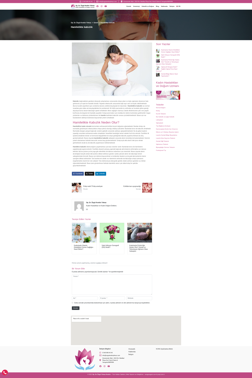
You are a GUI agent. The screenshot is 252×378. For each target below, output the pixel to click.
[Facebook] (97, 6)
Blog (157, 6)
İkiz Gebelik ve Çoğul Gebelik (165, 117)
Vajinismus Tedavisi (162, 144)
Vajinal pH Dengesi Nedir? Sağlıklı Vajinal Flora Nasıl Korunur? (166, 69)
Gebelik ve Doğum (148, 6)
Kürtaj (158, 110)
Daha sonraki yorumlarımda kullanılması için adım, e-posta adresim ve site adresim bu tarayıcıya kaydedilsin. (112, 303)
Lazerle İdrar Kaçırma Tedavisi (165, 138)
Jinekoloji (136, 6)
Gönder (75, 308)
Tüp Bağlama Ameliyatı (163, 126)
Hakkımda (164, 6)
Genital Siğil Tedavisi (162, 141)
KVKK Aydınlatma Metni (164, 349)
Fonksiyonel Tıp (161, 150)
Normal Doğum (160, 107)
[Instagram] (102, 6)
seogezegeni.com (150, 374)
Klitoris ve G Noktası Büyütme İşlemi (167, 132)
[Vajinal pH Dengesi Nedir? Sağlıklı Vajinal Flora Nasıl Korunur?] (158, 68)
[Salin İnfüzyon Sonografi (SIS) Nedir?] (158, 56)
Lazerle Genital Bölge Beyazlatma (166, 135)
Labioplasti (159, 120)
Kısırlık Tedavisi (161, 114)
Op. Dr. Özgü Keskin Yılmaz (96, 202)
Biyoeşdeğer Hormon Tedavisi (165, 147)
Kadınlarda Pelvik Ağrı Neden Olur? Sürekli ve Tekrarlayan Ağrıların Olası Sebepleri (167, 62)
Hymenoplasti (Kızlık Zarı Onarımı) (167, 129)
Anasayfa (131, 349)
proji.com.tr (161, 374)
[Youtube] (106, 6)
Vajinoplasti (159, 123)
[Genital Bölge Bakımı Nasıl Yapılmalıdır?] (158, 75)
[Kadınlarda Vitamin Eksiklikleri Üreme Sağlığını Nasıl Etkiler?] (158, 51)
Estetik (128, 6)
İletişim (172, 6)
